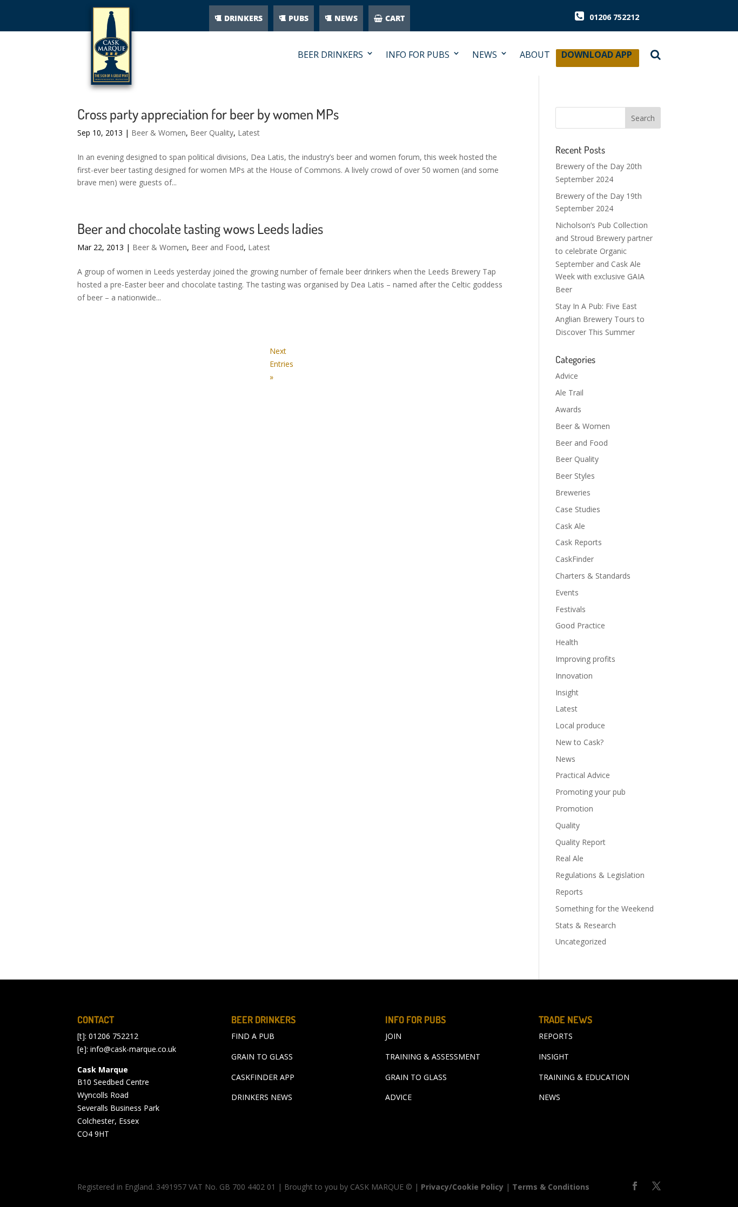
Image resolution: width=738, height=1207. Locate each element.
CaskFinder (574, 559)
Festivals (570, 609)
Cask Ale (570, 526)
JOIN (393, 1036)
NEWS (346, 18)
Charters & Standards (592, 576)
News (565, 759)
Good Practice (580, 625)
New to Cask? (579, 742)
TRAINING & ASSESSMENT (432, 1056)
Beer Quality (211, 133)
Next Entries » (281, 364)
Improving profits (585, 659)
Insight (567, 692)
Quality (567, 825)
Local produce (580, 725)
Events (567, 592)
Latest (249, 133)
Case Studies (577, 509)
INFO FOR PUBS (417, 55)
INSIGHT (554, 1056)
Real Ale (569, 858)
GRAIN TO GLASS (262, 1056)
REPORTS (556, 1036)
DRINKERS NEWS (261, 1097)
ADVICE (398, 1097)
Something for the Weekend (604, 908)
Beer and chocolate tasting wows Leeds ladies (200, 228)
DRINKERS (243, 18)
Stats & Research (585, 925)
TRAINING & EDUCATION (584, 1077)
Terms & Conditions (550, 1187)
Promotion (574, 808)
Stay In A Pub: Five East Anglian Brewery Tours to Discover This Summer (600, 319)
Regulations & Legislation (600, 875)
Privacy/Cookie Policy (462, 1187)
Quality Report (580, 842)
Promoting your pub (590, 792)
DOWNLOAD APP (596, 58)
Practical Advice (582, 775)
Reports (569, 892)
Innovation (574, 675)
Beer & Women (158, 133)
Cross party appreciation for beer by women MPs (208, 114)
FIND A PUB (252, 1036)
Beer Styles (575, 476)
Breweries (573, 492)
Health (566, 642)
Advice (566, 376)
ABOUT (535, 55)
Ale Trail (569, 392)
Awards (568, 409)
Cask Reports (578, 542)
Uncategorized (580, 941)
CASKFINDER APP (262, 1077)
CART (395, 18)
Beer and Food (217, 247)
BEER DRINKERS (330, 55)
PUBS (298, 18)
